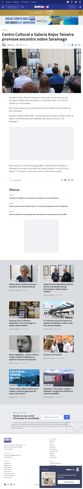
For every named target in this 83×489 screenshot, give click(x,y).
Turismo (8, 2)
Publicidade (7, 467)
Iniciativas (34, 2)
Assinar (72, 7)
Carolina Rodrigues (49, 295)
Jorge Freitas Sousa (49, 358)
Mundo (52, 445)
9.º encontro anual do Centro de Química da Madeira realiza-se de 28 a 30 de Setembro (58, 323)
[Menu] (3, 7)
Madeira (52, 441)
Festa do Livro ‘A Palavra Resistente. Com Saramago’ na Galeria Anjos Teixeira (22, 323)
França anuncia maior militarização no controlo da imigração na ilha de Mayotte (38, 206)
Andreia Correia (48, 329)
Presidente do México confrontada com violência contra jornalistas (34, 198)
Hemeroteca (8, 477)
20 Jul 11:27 (57, 329)
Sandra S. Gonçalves (15, 290)
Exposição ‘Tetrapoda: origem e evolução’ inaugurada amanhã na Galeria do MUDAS (58, 391)
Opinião (52, 453)
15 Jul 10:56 (25, 329)
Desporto (53, 447)
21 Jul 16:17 (59, 295)
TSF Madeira (25, 2)
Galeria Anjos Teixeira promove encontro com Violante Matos (22, 285)
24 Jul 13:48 (60, 358)
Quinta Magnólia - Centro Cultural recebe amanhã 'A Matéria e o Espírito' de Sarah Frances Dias (24, 357)
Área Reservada (9, 473)
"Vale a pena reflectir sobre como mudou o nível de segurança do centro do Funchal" (23, 391)
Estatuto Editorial (55, 463)
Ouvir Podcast (69, 482)
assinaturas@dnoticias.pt (12, 455)
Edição (13, 7)
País (51, 443)
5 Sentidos (53, 449)
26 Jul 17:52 (24, 363)
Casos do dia (54, 451)
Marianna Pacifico (14, 363)
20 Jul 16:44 (59, 397)
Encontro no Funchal (53, 354)
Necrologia (7, 471)
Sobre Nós (53, 465)
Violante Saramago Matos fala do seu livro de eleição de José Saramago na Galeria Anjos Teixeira (58, 288)
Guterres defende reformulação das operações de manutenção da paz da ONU (38, 214)
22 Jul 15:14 (23, 397)
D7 (3, 2)
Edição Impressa (9, 475)
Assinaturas (8, 465)
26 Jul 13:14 (25, 290)
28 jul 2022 (21, 45)
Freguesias (16, 2)
